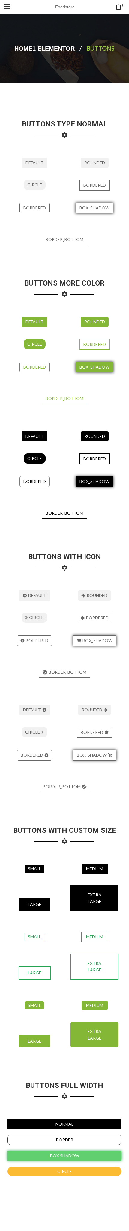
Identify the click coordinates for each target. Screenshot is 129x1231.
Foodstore (65, 6)
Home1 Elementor (44, 48)
